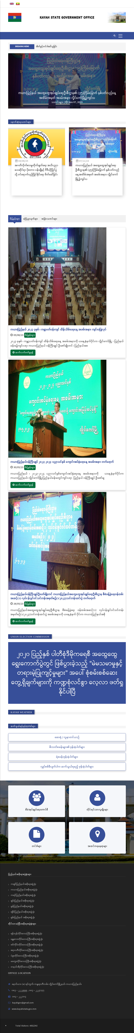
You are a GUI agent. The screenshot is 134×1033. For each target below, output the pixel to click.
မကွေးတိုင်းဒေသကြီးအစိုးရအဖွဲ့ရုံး (26, 961)
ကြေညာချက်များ (30, 218)
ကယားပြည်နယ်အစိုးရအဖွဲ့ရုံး (24, 889)
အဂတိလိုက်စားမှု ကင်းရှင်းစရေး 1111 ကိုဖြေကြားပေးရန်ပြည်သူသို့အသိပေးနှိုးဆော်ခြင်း (79, 46)
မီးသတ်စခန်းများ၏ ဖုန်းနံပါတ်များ (67, 747)
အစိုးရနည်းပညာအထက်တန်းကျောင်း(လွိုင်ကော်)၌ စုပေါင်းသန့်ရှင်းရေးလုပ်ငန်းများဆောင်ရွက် (77, 95)
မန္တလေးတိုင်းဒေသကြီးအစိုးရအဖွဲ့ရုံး (27, 939)
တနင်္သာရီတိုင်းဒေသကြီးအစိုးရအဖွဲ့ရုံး (27, 967)
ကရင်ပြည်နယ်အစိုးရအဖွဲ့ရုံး (23, 895)
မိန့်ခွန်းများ (15, 218)
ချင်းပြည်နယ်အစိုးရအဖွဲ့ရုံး (22, 901)
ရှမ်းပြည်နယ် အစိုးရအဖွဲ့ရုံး (23, 917)
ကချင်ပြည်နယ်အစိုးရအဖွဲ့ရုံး (23, 884)
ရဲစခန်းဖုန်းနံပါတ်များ (67, 757)
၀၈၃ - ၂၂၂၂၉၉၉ (20, 990)
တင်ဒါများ (37, 846)
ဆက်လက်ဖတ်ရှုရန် (24, 352)
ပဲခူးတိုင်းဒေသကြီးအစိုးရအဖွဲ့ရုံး (25, 956)
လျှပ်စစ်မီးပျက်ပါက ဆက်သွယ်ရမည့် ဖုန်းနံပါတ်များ (67, 767)
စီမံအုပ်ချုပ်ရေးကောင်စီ (36, 809)
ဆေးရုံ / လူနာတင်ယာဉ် (67, 737)
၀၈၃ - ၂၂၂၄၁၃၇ (36, 990)
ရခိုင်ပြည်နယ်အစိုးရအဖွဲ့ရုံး (23, 912)
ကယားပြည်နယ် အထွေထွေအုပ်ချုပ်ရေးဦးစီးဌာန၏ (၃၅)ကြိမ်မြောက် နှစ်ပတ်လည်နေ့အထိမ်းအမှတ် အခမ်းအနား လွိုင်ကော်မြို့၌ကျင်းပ (46, 172)
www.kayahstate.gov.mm (24, 1009)
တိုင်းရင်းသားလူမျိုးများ (97, 809)
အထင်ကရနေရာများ (97, 846)
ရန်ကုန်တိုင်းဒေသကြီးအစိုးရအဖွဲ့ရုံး (26, 933)
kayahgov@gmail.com (23, 1003)
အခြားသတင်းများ (49, 218)
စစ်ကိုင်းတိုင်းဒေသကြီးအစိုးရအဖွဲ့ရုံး (27, 944)
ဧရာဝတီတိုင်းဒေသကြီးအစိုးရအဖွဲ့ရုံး (27, 950)
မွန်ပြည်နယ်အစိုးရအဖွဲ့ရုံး (22, 906)
